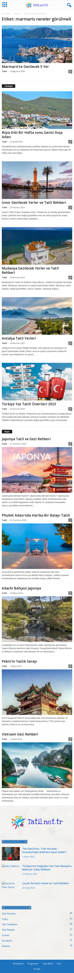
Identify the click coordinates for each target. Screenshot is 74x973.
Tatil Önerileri (8, 913)
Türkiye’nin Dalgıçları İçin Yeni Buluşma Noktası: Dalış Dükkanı (46, 867)
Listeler (5, 935)
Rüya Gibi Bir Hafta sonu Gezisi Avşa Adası (32, 134)
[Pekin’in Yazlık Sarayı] (37, 692)
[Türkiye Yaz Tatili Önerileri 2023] (37, 381)
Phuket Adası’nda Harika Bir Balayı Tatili (36, 515)
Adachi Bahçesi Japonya (21, 588)
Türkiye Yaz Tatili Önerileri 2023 (29, 404)
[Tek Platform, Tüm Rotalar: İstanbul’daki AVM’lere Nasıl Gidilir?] (11, 853)
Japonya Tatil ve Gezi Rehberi (26, 439)
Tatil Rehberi (8, 930)
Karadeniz (7, 940)
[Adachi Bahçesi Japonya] (37, 619)
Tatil (4, 71)
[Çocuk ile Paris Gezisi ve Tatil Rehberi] (11, 888)
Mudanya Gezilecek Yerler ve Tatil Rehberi (30, 270)
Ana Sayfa (6, 13)
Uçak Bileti (48, 963)
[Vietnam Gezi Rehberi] (37, 765)
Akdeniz (6, 946)
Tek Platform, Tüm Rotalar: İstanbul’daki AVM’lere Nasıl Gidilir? (44, 850)
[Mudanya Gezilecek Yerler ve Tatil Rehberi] (37, 246)
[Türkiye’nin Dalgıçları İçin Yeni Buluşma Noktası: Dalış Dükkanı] (11, 871)
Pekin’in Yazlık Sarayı (19, 661)
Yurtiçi (5, 919)
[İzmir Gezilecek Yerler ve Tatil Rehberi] (37, 180)
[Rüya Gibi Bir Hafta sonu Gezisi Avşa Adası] (37, 110)
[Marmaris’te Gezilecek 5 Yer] (37, 44)
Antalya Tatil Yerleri (19, 338)
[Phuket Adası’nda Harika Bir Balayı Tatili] (37, 546)
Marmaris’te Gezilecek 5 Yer (25, 66)
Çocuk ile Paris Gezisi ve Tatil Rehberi (45, 883)
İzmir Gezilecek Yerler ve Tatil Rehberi (34, 202)
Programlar (33, 963)
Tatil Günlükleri (9, 924)
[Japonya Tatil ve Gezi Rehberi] (37, 470)
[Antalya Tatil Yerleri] (37, 316)
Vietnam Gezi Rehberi (20, 734)
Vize (59, 963)
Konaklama (18, 963)
